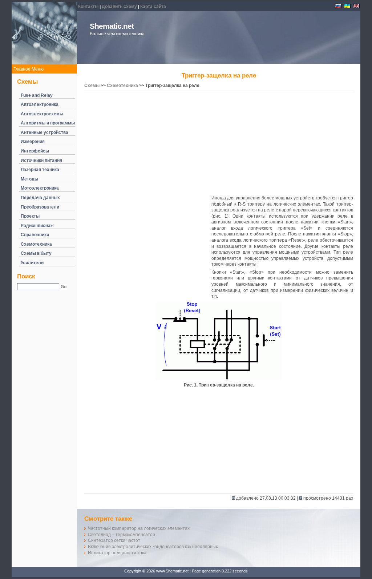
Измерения (33, 141)
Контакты (88, 6)
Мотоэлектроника (40, 188)
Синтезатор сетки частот (114, 540)
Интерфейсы (35, 151)
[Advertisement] (218, 144)
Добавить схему (119, 6)
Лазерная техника (40, 169)
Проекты (30, 216)
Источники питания (41, 160)
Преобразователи (40, 207)
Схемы (92, 85)
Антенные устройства (44, 132)
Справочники (35, 234)
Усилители (32, 262)
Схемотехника (36, 244)
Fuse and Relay (37, 95)
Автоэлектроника (39, 104)
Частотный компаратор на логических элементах (139, 528)
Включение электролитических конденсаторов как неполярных (153, 546)
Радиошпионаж (37, 225)
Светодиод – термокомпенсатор (121, 534)
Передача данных (40, 197)
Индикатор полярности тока (117, 552)
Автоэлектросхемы (42, 113)
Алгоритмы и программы (48, 123)
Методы (29, 179)
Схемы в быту (36, 253)
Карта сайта (153, 6)
